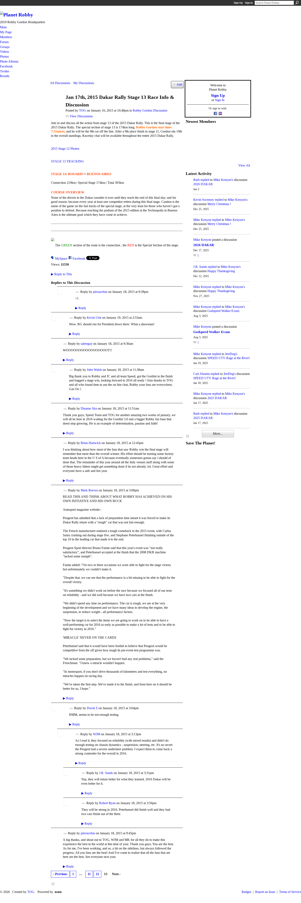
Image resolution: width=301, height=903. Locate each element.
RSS (53, 884)
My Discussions (83, 83)
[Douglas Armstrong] (191, 132)
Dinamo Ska (89, 408)
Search (297, 3)
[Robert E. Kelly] (231, 154)
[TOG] (56, 105)
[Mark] (221, 154)
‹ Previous (60, 874)
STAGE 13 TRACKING (67, 161)
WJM (96, 734)
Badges (246, 892)
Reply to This (61, 274)
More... (218, 433)
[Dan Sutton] (241, 132)
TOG (82, 110)
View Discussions (81, 116)
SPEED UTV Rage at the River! (228, 358)
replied (204, 180)
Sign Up (238, 2)
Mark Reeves (89, 490)
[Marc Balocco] (231, 132)
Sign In (249, 2)
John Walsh (94, 369)
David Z (92, 708)
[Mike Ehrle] (221, 132)
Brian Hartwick (91, 443)
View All (244, 165)
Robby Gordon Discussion (150, 110)
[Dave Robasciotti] (191, 143)
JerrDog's (231, 354)
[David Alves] (201, 143)
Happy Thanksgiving (221, 271)
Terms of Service (290, 892)
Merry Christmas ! (219, 204)
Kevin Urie (94, 317)
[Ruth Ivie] (211, 143)
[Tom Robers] (221, 143)
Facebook (78, 258)
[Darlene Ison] (211, 132)
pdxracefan (100, 291)
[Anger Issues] (211, 154)
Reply (80, 308)
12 (97, 874)
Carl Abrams (201, 374)
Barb (196, 180)
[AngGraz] (231, 143)
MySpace (61, 258)
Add (179, 84)
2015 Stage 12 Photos (65, 148)
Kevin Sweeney (203, 199)
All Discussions (60, 83)
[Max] (241, 143)
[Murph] (201, 154)
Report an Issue (265, 892)
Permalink (77, 292)
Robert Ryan (107, 803)
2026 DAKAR (203, 184)
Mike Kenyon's (223, 180)
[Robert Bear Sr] (241, 154)
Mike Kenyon (202, 219)
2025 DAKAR (217, 398)
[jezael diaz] (201, 132)
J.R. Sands (106, 773)
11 (89, 874)
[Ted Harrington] (191, 154)
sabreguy (86, 343)
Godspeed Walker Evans (223, 311)
